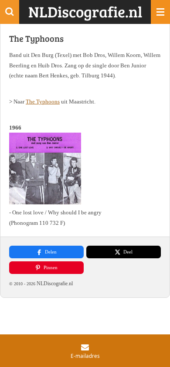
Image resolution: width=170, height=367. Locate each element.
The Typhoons (43, 101)
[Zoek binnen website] (9, 12)
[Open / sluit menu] (160, 12)
